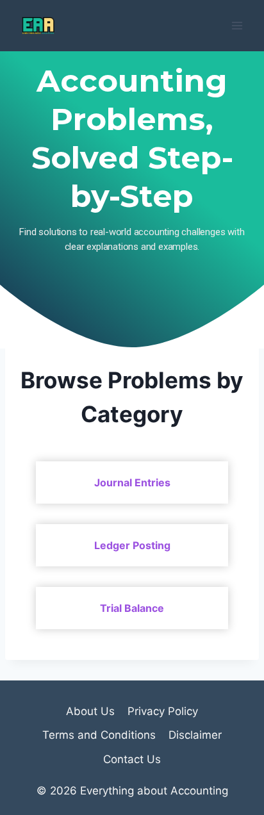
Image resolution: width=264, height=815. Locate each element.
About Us (90, 711)
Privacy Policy (163, 711)
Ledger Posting (132, 545)
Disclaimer (195, 735)
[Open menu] (237, 25)
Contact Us (132, 759)
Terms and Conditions (99, 735)
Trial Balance (132, 608)
